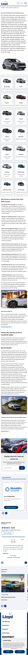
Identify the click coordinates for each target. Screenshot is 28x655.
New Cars (9, 7)
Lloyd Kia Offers (4, 431)
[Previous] (2, 562)
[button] (8, 651)
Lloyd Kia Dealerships (6, 326)
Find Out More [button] (14, 648)
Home (3, 7)
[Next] (26, 562)
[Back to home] (4, 3)
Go (22, 467)
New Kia (16, 7)
